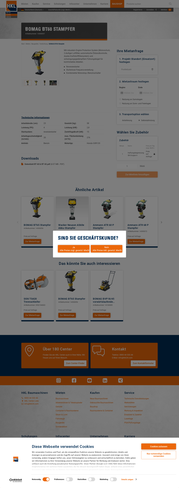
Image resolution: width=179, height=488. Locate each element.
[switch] (69, 479)
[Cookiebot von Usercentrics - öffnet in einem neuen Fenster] (15, 480)
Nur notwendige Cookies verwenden (159, 454)
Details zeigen (127, 479)
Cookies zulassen (158, 446)
